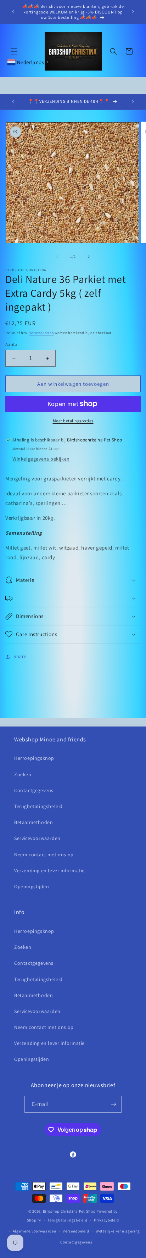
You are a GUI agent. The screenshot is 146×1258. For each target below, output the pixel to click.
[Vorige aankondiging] (13, 12)
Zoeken (23, 774)
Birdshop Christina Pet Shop (69, 1211)
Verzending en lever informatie (49, 870)
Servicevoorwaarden (37, 838)
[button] (14, 51)
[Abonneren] (113, 1104)
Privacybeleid (106, 1220)
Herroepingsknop (34, 758)
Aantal (11, 344)
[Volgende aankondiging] (133, 12)
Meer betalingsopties (73, 420)
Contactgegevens (34, 790)
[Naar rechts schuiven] (88, 257)
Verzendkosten (41, 332)
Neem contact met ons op (44, 854)
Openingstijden (31, 886)
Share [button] (20, 656)
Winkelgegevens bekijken (41, 459)
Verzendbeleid (76, 1231)
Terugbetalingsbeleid (38, 806)
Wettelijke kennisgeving (118, 1231)
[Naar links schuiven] (57, 257)
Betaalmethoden (33, 822)
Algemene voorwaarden (34, 1231)
